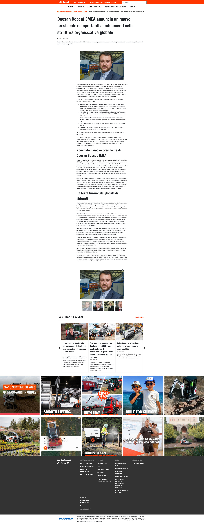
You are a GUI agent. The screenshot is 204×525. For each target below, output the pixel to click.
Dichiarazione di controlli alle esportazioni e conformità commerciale (119, 483)
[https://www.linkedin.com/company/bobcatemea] (68, 463)
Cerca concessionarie (96, 2)
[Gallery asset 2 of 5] (98, 306)
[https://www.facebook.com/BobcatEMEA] (58, 463)
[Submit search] (145, 2)
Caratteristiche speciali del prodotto (104, 480)
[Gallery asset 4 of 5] (120, 306)
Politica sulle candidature (119, 472)
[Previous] (81, 306)
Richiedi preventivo (86, 463)
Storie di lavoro (102, 476)
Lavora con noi (102, 463)
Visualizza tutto (140, 317)
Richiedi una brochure (86, 474)
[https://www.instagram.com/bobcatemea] (61, 463)
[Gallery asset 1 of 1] (102, 65)
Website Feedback (85, 509)
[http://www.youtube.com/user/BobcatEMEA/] (65, 463)
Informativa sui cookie (121, 468)
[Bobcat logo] (64, 2)
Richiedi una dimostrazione (84, 470)
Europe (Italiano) (111, 2)
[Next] (123, 306)
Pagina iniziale (61, 11)
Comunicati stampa (82, 11)
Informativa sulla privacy (120, 464)
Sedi (98, 466)
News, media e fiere (71, 11)
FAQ (81, 506)
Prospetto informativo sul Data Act (122, 491)
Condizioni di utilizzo (121, 476)
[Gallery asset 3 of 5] (109, 306)
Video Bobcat (101, 473)
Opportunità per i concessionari (85, 501)
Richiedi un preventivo (80, 2)
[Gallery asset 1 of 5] (102, 284)
